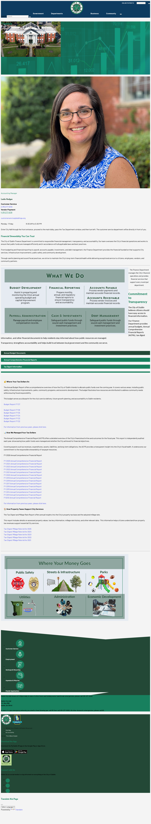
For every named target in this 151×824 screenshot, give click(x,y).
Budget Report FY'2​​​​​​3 (12, 418)
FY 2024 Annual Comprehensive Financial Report (23, 464)
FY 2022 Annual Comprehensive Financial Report (23, 469)
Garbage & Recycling (13, 670)
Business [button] (95, 13)
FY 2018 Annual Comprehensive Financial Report (23, 481)
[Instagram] (8, 786)
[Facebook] (8, 780)
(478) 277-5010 (6, 207)
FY (5, 498)
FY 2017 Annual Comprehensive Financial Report (23, 483)
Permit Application (12, 691)
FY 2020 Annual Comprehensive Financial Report (23, 475)
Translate (141, 3)
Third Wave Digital (11, 736)
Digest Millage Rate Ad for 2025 (19, 529)
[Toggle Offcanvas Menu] (121, 14)
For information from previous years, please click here (25, 427)
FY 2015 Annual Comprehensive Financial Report (23, 489)
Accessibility (10, 732)
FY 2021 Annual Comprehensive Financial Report (23, 472)
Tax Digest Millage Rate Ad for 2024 (17, 531)
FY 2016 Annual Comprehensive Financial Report (23, 486)
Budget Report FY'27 (12, 404)
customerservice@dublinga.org (13, 218)
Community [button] (111, 13)
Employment (10, 659)
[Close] (2, 804)
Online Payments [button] (128, 3)
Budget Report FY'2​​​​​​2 (12, 421)
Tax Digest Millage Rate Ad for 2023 (17, 534)
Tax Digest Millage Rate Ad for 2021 (17, 540)
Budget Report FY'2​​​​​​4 (12, 415)
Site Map (8, 730)
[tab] (75, 353)
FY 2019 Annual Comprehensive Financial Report (23, 478)
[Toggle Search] (149, 3)
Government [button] (38, 13)
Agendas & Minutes (12, 680)
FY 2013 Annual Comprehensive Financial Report (23, 495)
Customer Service (12, 649)
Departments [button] (57, 13)
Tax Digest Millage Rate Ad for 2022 (17, 537)
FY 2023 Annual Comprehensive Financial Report (23, 466)
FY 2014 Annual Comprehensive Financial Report (23, 492)
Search (3, 16)
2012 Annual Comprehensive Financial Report (23, 498)
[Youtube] (8, 791)
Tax (5, 529)
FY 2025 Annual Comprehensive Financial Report (23, 461)
